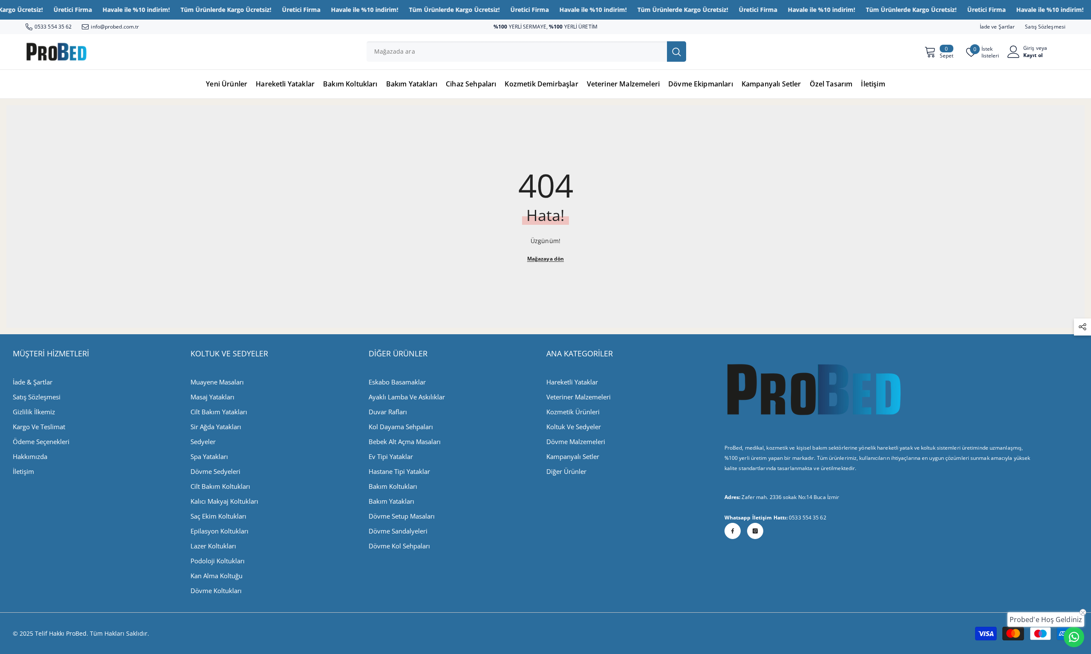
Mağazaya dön (545, 258)
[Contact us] (1074, 637)
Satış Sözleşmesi (1045, 26)
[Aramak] (526, 51)
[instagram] (755, 531)
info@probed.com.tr (115, 26)
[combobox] (517, 51)
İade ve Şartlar (997, 26)
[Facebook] (732, 531)
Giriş (1029, 48)
